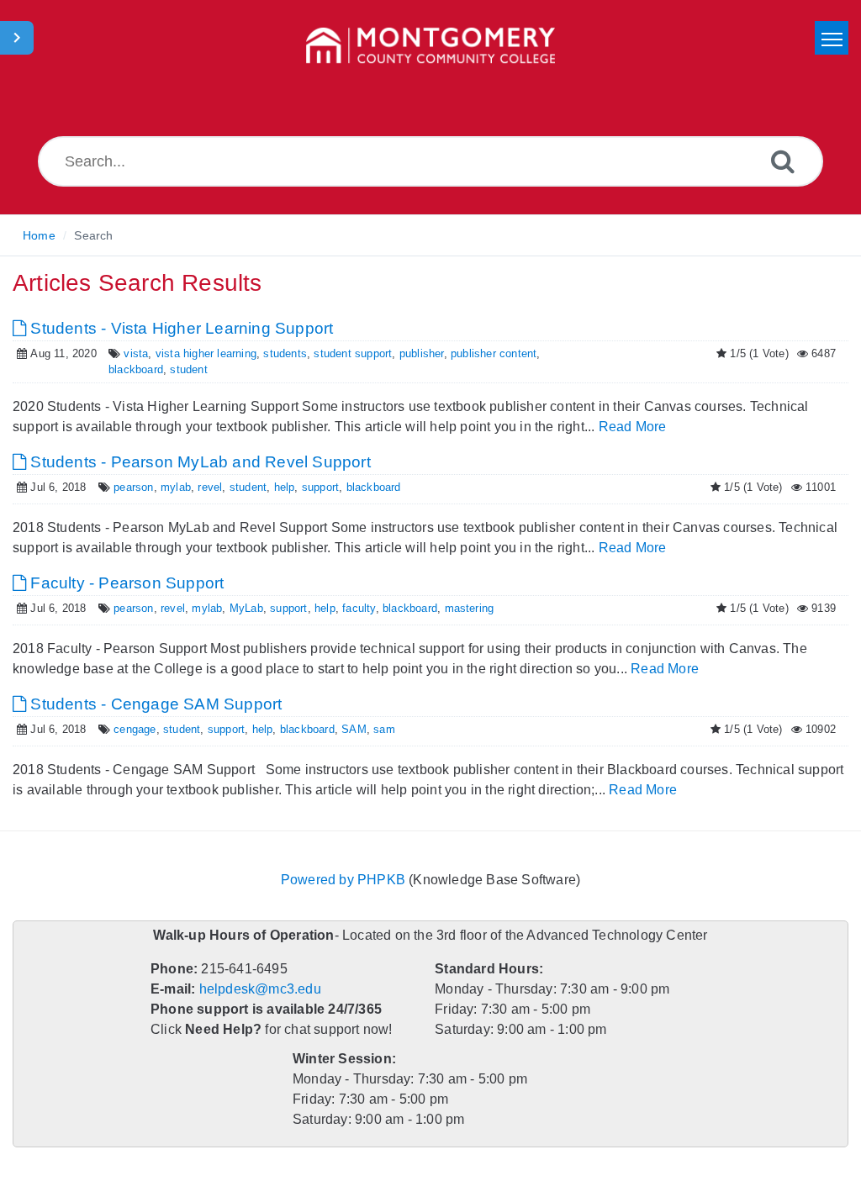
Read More (633, 427)
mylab (169, 487)
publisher (406, 353)
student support (339, 353)
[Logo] (430, 46)
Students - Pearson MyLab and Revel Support (191, 462)
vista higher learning (198, 353)
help (272, 487)
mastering (449, 608)
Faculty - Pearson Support (121, 583)
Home (39, 235)
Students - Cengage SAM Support (148, 704)
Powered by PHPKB (344, 880)
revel (201, 487)
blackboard (132, 369)
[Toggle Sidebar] (17, 38)
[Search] (783, 161)
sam (368, 729)
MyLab (235, 608)
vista (131, 353)
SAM (340, 729)
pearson (129, 487)
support (306, 487)
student (183, 369)
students (274, 353)
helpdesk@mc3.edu (258, 989)
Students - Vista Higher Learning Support (175, 328)
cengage (130, 729)
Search (92, 235)
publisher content (476, 353)
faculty (341, 608)
